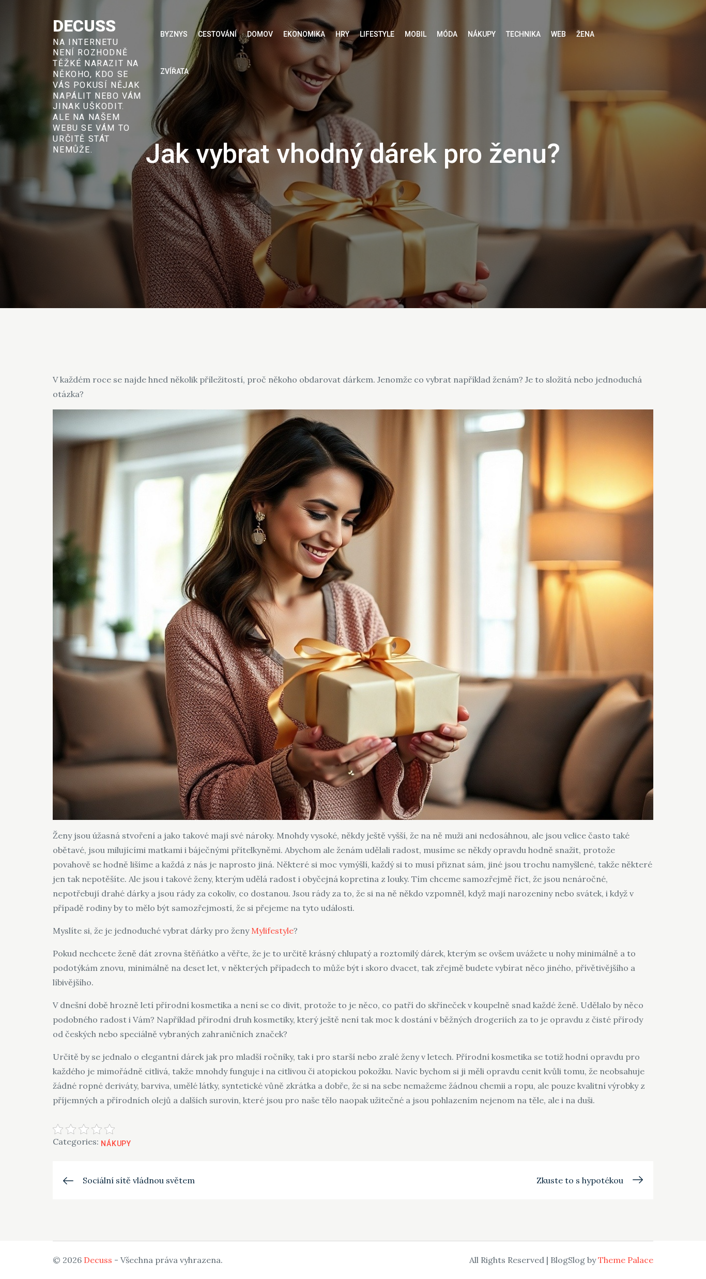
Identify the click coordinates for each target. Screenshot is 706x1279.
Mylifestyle (272, 930)
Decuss (84, 26)
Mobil (415, 34)
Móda (447, 34)
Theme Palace (625, 1260)
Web (558, 34)
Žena (585, 34)
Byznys (174, 34)
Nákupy (482, 34)
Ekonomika (304, 34)
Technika (523, 34)
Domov (260, 34)
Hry (342, 34)
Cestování (217, 34)
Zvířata (174, 71)
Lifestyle (377, 34)
